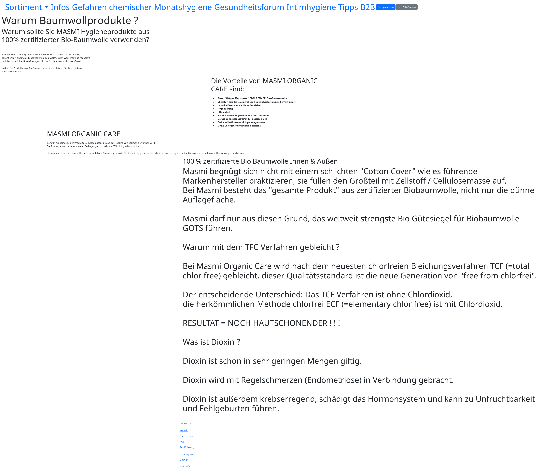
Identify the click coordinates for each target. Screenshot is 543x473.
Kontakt (184, 430)
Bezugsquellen (386, 7)
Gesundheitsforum (249, 7)
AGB (182, 441)
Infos (60, 7)
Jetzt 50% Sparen (407, 7)
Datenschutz (186, 436)
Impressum (186, 423)
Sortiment (23, 7)
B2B (367, 7)
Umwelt (184, 459)
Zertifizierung (187, 447)
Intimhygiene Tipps (322, 7)
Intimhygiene (187, 454)
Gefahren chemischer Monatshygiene (142, 7)
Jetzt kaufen (185, 466)
